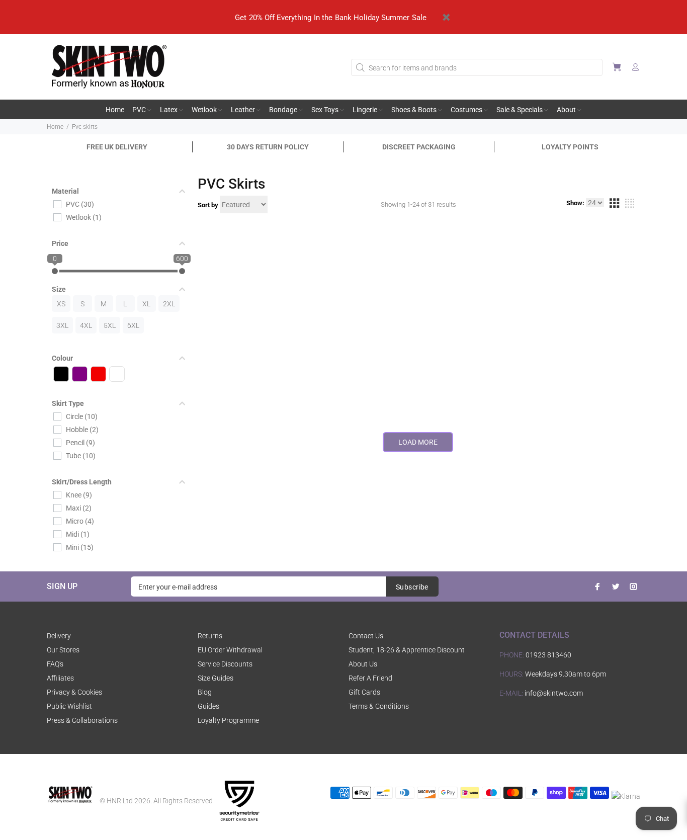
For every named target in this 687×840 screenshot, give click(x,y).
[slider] (54, 271)
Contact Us (366, 636)
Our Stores (63, 650)
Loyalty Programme (228, 720)
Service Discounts (225, 664)
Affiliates (60, 678)
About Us (363, 664)
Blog (205, 692)
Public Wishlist (69, 706)
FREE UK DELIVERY (117, 147)
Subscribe (412, 587)
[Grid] (614, 204)
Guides (208, 706)
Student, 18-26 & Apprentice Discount (407, 650)
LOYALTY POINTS (570, 147)
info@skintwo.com (554, 693)
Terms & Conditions (379, 706)
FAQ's (55, 664)
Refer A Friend (370, 678)
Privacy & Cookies (74, 692)
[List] (630, 204)
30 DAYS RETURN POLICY (268, 147)
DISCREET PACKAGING (419, 147)
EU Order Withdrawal (230, 650)
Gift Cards (364, 692)
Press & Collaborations (82, 720)
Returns (210, 636)
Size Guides (215, 678)
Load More (418, 442)
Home (55, 126)
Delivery (59, 636)
